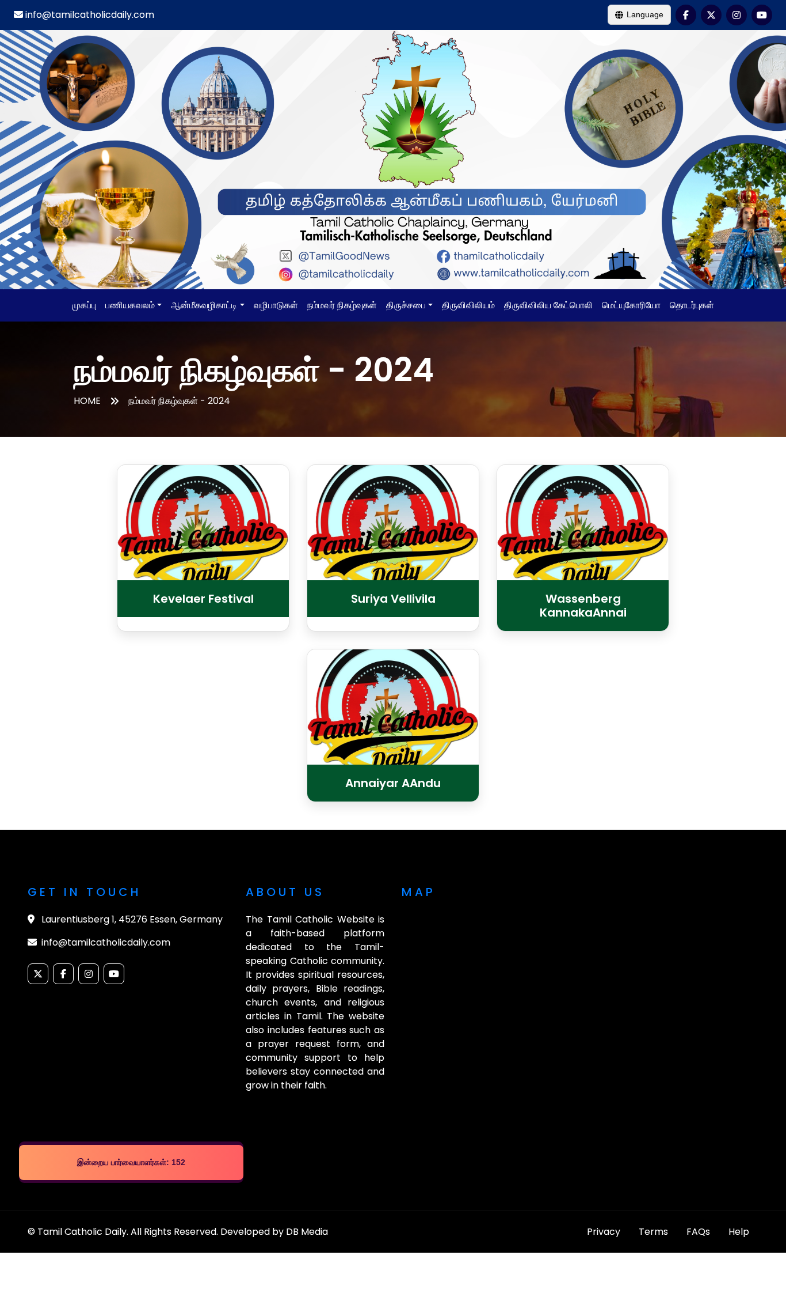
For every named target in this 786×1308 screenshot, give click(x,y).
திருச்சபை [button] (406, 305)
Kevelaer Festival (203, 599)
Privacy (603, 1231)
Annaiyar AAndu (393, 783)
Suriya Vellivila (393, 599)
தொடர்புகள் (692, 305)
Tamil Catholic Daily (82, 1231)
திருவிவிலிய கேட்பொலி (548, 305)
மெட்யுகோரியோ (631, 305)
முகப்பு (84, 305)
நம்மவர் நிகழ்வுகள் (342, 305)
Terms (653, 1231)
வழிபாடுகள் (276, 305)
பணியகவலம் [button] (130, 305)
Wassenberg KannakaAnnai (583, 606)
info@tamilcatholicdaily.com (88, 14)
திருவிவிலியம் (468, 305)
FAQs (698, 1231)
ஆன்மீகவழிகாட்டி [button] (204, 305)
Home (87, 400)
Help (738, 1231)
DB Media (307, 1231)
